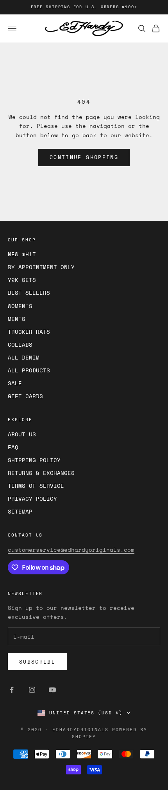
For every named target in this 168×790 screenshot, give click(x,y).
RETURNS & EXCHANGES (41, 473)
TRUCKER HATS (29, 332)
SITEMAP (20, 511)
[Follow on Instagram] (32, 690)
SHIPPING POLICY (34, 460)
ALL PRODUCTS (29, 370)
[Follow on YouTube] (52, 690)
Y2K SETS (22, 280)
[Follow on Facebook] (12, 690)
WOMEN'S (20, 306)
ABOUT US (22, 434)
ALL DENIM (23, 357)
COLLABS (20, 344)
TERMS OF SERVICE (36, 486)
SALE (15, 383)
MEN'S (16, 319)
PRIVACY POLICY (32, 498)
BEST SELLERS (29, 293)
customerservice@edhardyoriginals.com (71, 550)
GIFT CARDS (25, 396)
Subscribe (37, 662)
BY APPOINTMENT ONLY (41, 267)
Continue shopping (84, 157)
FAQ (13, 447)
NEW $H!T (22, 254)
